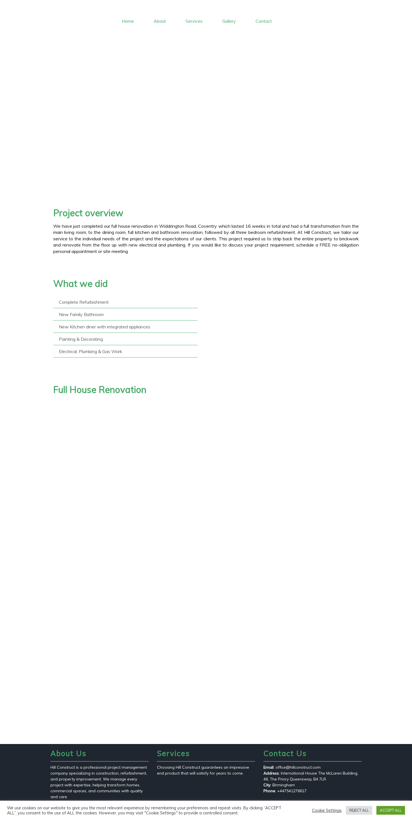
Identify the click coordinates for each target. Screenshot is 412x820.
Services (194, 21)
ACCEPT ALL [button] (391, 810)
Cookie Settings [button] (327, 810)
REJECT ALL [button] (359, 810)
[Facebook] (395, 5)
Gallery (229, 21)
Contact (264, 21)
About (160, 21)
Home (128, 21)
